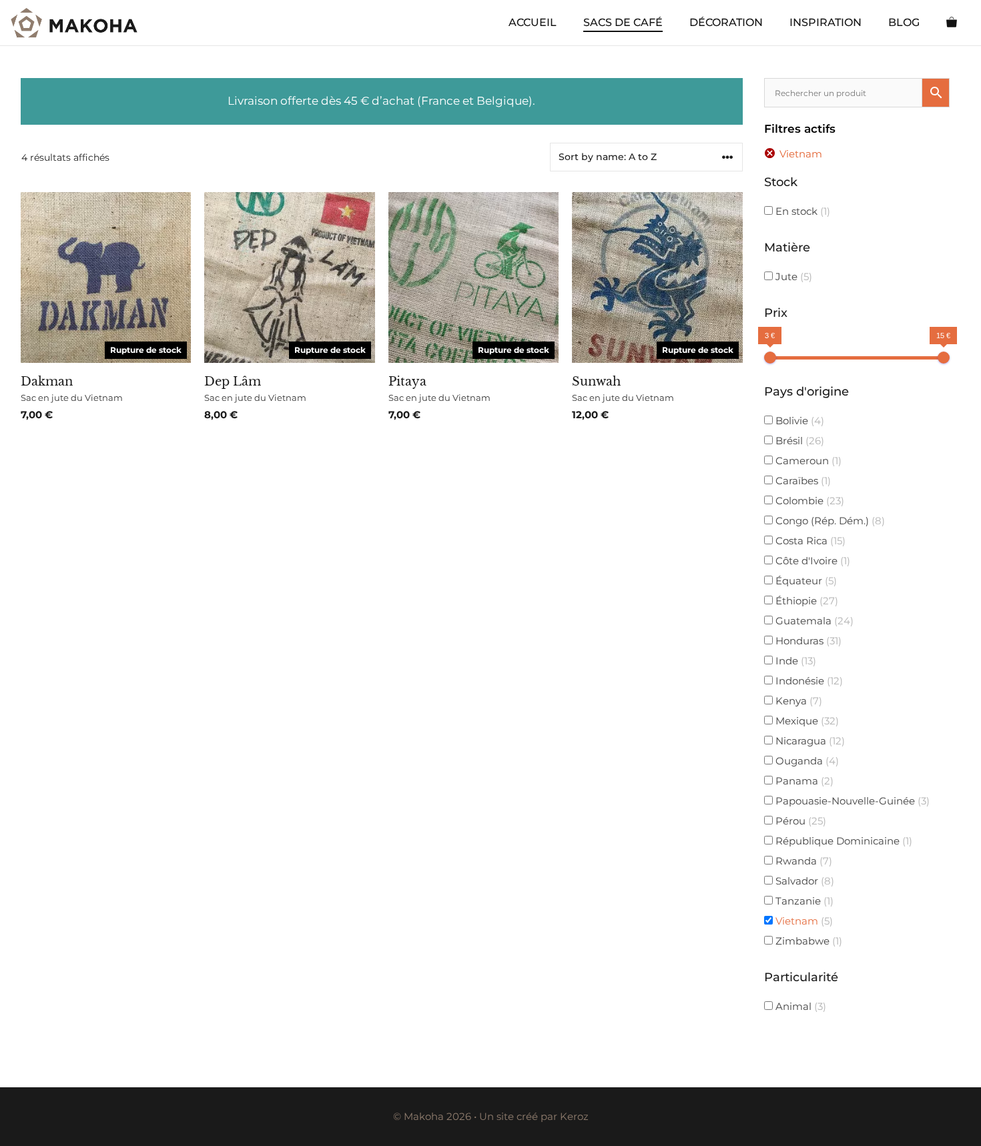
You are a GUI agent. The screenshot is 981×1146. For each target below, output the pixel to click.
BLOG (904, 22)
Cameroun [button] (807, 460)
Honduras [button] (807, 640)
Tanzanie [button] (803, 901)
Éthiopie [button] (805, 600)
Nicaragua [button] (809, 740)
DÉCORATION (726, 22)
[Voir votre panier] (951, 23)
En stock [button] (802, 211)
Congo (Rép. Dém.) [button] (829, 520)
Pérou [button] (799, 820)
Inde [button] (794, 660)
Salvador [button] (803, 881)
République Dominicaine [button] (842, 840)
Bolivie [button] (798, 420)
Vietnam (800, 153)
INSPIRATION (825, 22)
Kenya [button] (797, 700)
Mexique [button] (806, 720)
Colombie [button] (808, 500)
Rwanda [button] (802, 860)
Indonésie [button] (808, 680)
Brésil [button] (798, 440)
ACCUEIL (533, 22)
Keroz (574, 1116)
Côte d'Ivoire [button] (811, 560)
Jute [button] (792, 276)
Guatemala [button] (813, 620)
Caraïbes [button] (802, 480)
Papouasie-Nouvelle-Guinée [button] (851, 800)
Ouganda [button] (806, 760)
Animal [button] (799, 1006)
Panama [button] (803, 780)
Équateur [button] (805, 580)
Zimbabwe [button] (807, 941)
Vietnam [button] (803, 921)
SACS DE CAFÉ (623, 22)
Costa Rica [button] (809, 540)
